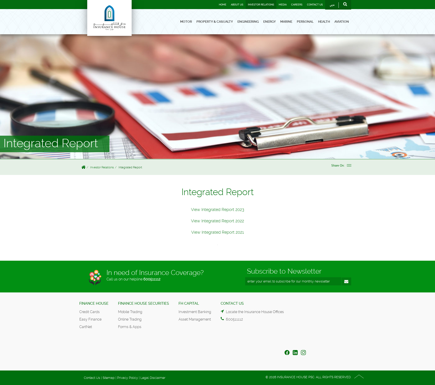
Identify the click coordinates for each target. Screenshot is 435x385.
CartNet (85, 327)
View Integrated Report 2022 (217, 220)
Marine (286, 21)
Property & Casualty (214, 21)
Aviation (341, 21)
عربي (332, 5)
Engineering (248, 21)
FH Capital (189, 303)
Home (222, 4)
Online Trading (130, 319)
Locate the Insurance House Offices (255, 312)
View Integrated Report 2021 (217, 232)
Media (283, 4)
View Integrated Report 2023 (217, 209)
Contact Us (315, 4)
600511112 (151, 279)
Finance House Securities (143, 303)
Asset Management (195, 319)
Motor (186, 21)
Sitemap (109, 378)
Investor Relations (261, 4)
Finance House (94, 303)
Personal (305, 21)
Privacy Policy (127, 378)
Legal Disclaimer (152, 378)
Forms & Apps (129, 327)
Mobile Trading (130, 312)
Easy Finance (90, 319)
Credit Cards (89, 312)
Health (324, 21)
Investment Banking (195, 312)
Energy (269, 21)
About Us (237, 4)
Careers (296, 4)
